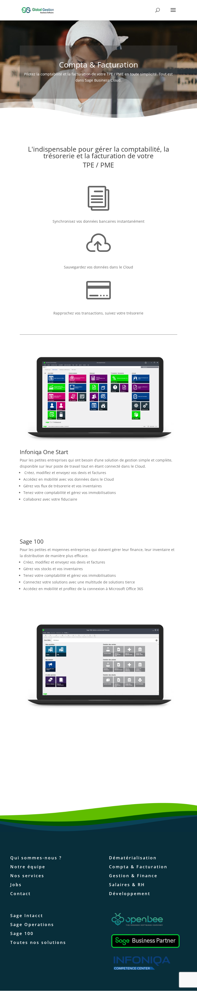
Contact (20, 893)
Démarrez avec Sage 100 (96, 607)
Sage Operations (32, 924)
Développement (129, 893)
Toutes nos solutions (38, 942)
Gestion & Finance (133, 876)
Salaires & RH (127, 884)
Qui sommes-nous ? (36, 858)
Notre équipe (27, 867)
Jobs (16, 884)
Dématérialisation (133, 858)
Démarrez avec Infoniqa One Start (96, 518)
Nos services (27, 876)
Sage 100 (22, 933)
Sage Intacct (26, 915)
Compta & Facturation (138, 867)
